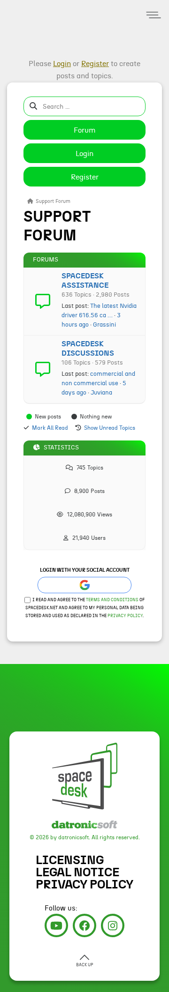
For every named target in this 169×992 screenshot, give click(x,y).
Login (84, 153)
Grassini (104, 324)
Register (85, 177)
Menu (153, 15)
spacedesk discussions (87, 348)
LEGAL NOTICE (77, 872)
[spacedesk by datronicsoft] (23, 1)
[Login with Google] (84, 585)
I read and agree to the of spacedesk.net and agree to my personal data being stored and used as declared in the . (85, 608)
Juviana (101, 392)
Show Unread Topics (109, 428)
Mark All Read (50, 428)
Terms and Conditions (112, 600)
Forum (85, 130)
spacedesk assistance (84, 280)
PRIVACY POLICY (84, 885)
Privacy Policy (125, 616)
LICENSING (70, 860)
